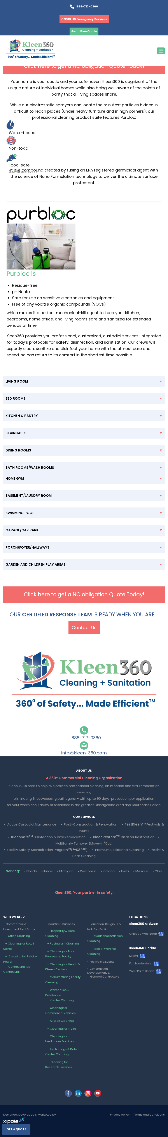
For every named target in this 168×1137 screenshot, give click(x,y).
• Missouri (140, 871)
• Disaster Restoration (122, 837)
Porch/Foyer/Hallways (27, 547)
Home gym (14, 478)
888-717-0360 (86, 6)
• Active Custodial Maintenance (30, 824)
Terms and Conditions (149, 1115)
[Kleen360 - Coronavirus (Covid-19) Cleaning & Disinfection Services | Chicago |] (30, 50)
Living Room (16, 381)
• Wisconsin (87, 871)
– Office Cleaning (16, 936)
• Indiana (108, 871)
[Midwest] (68, 1093)
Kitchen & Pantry (21, 415)
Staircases (15, 433)
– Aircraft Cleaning (59, 1021)
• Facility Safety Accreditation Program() (46, 849)
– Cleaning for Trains (61, 1029)
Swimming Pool (19, 513)
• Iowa (124, 871)
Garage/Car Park (21, 530)
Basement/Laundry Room (28, 495)
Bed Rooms (15, 398)
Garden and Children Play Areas (35, 564)
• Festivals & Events (100, 962)
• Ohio (157, 871)
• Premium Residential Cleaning (118, 849)
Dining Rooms (18, 450)
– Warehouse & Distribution (59, 995)
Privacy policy (120, 1115)
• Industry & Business (60, 924)
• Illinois (47, 871)
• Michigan (65, 871)
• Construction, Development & (103, 973)
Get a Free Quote (84, 31)
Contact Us (84, 627)
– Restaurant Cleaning (62, 943)
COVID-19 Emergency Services (84, 19)
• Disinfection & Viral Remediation (47, 837)
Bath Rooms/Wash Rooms (29, 467)
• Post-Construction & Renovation (89, 824)
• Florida (30, 871)
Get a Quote (16, 1129)
